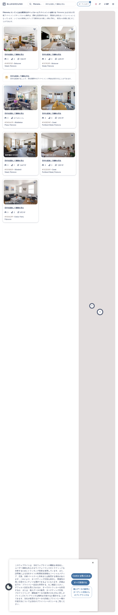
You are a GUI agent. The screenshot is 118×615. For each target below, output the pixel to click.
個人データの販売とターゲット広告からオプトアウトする (81, 592)
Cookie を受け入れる (82, 576)
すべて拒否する (80, 582)
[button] (100, 312)
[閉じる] (92, 562)
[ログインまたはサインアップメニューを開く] (113, 4)
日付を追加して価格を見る (14, 54)
